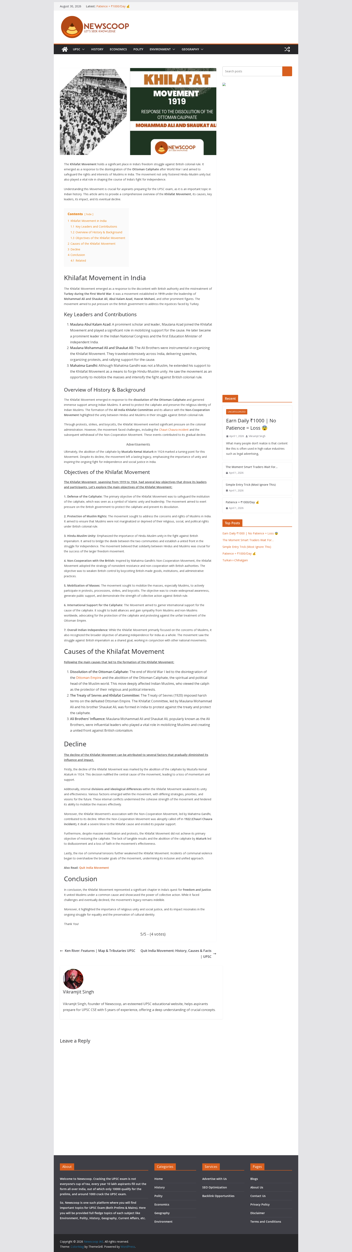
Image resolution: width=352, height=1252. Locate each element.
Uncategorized (237, 411)
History (97, 49)
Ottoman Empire (88, 677)
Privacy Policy (260, 1204)
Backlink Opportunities (218, 1196)
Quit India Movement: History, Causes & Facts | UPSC (176, 953)
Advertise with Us (214, 1179)
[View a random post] (287, 49)
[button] (82, 49)
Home (158, 1179)
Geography (190, 49)
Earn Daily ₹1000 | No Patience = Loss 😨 (251, 424)
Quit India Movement (94, 868)
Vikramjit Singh (257, 436)
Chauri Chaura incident (173, 430)
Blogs (254, 1179)
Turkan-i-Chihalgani (235, 560)
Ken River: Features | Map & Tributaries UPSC (100, 950)
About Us (256, 1187)
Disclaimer (257, 1213)
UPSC (76, 49)
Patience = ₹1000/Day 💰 (113, 6)
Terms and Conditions (265, 1221)
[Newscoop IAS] (65, 49)
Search (287, 71)
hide (89, 214)
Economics (118, 49)
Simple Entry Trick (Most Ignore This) (251, 485)
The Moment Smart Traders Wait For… (252, 467)
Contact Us (258, 1196)
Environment (160, 49)
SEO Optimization (214, 1187)
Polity (138, 49)
